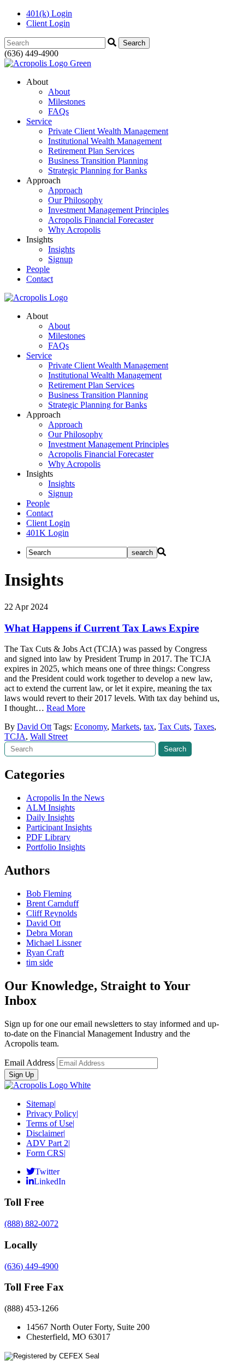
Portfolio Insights (55, 847)
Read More (65, 708)
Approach (65, 190)
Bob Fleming (49, 893)
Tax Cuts (174, 726)
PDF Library (48, 837)
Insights (61, 249)
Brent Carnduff (52, 903)
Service (39, 121)
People (38, 269)
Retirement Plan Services (91, 150)
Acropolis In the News (65, 797)
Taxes (204, 726)
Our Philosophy (75, 200)
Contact (39, 279)
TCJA (15, 736)
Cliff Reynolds (51, 913)
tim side (39, 962)
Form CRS (46, 1153)
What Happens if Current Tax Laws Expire (101, 628)
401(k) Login (49, 13)
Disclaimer (45, 1133)
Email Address (29, 1062)
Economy (90, 726)
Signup (60, 259)
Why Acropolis (74, 229)
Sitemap (41, 1103)
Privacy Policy (52, 1113)
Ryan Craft (45, 952)
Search (175, 749)
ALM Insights (50, 807)
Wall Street (49, 736)
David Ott (34, 726)
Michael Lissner (53, 942)
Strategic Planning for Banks (97, 170)
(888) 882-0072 (31, 1223)
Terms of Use (50, 1123)
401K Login (47, 532)
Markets (125, 726)
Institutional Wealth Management (105, 141)
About (59, 91)
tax (149, 726)
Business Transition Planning (98, 160)
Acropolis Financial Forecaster (100, 219)
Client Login (48, 23)
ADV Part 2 (48, 1143)
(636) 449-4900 (31, 1266)
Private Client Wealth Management (108, 131)
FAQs (58, 111)
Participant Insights (59, 827)
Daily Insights (50, 817)
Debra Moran (49, 933)
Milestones (66, 101)
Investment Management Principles (108, 210)
